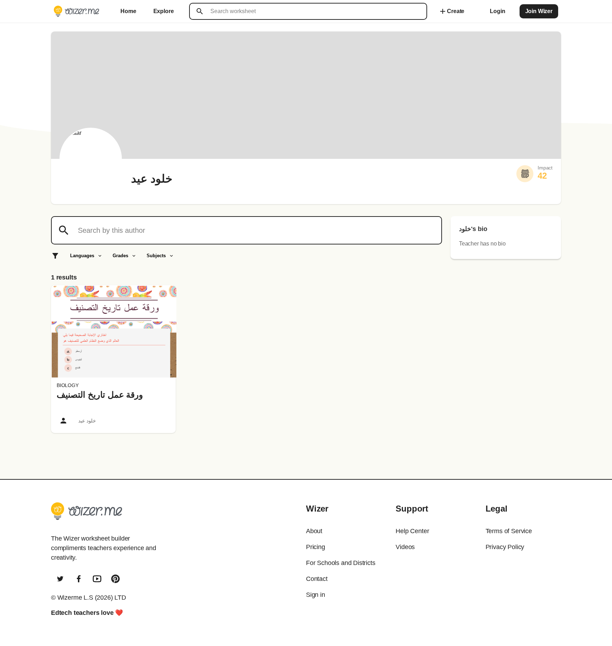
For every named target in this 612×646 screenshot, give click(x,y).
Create (451, 11)
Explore (163, 11)
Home (128, 11)
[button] (114, 331)
